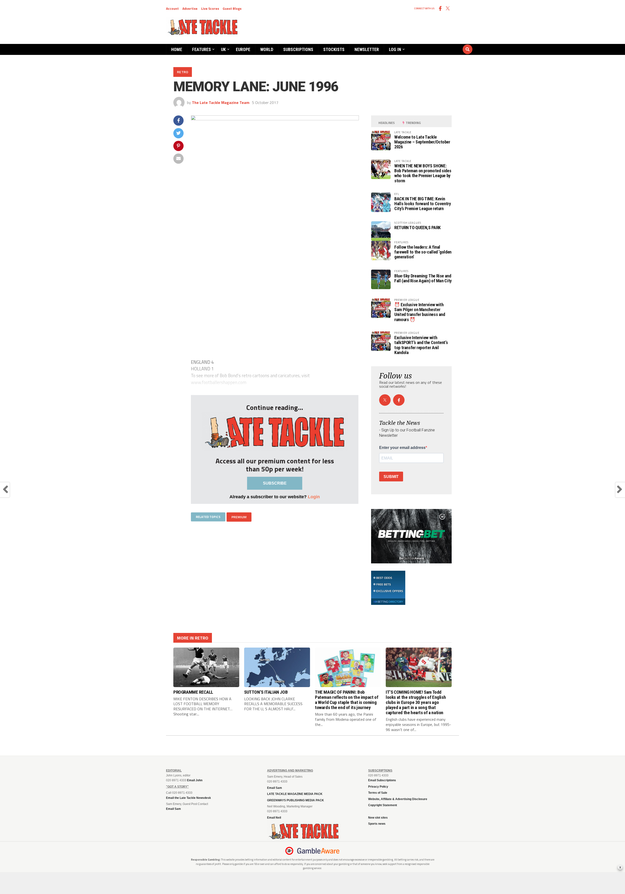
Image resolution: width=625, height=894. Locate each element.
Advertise (190, 8)
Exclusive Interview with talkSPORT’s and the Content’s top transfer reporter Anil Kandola (421, 345)
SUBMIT (391, 477)
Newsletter (366, 49)
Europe (243, 49)
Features (201, 49)
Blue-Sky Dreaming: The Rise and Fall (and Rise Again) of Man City (423, 278)
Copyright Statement (382, 805)
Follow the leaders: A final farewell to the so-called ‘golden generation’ (422, 251)
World (266, 49)
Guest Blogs (232, 8)
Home (176, 49)
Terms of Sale (377, 792)
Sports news (376, 823)
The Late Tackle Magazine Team (221, 102)
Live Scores (210, 8)
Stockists (333, 49)
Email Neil (274, 817)
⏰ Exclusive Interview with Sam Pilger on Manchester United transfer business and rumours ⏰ (419, 312)
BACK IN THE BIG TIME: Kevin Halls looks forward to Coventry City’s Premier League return (422, 203)
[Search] (438, 44)
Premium (239, 516)
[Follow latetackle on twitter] (385, 400)
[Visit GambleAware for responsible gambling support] (318, 851)
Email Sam (274, 788)
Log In (395, 49)
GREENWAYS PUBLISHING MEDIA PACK (295, 800)
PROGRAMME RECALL (193, 692)
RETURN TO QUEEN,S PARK (417, 227)
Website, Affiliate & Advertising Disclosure (397, 799)
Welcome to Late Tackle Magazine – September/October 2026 (422, 141)
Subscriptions (298, 49)
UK (223, 49)
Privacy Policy (378, 786)
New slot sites (378, 817)
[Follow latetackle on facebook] (399, 400)
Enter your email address (402, 448)
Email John (194, 780)
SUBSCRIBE (275, 483)
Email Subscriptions (382, 780)
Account (172, 8)
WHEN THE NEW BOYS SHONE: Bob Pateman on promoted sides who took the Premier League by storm (422, 173)
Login (314, 496)
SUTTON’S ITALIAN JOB (266, 692)
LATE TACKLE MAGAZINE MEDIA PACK (295, 794)
